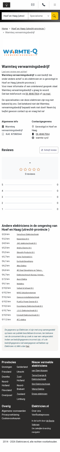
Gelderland (22, 367)
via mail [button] (47, 93)
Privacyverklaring (10, 414)
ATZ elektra (21, 320)
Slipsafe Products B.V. (26, 252)
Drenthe (6, 376)
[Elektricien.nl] (7, 4)
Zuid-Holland (20, 378)
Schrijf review (50, 150)
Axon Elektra (22, 279)
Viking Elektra (38, 389)
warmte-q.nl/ (42, 137)
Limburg (21, 399)
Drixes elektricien (39, 394)
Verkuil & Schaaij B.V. (25, 288)
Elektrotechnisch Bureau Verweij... (31, 275)
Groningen (7, 367)
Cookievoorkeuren (11, 418)
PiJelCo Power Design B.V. (27, 302)
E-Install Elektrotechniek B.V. (28, 315)
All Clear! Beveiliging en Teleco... (30, 270)
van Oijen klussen (40, 370)
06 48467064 (32, 93)
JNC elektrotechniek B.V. (27, 243)
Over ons (36, 411)
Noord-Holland (5, 383)
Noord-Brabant (20, 387)
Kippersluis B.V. (23, 239)
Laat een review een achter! (14, 71)
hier (27, 346)
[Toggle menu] (55, 4)
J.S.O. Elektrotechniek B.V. (27, 311)
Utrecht (20, 371)
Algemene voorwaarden (14, 411)
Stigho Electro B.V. (24, 248)
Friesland (6, 371)
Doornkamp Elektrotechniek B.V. (30, 306)
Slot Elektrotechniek (41, 384)
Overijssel (7, 395)
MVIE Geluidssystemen (26, 293)
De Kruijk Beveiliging (25, 261)
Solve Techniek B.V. (24, 257)
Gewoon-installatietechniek (28, 297)
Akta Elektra (21, 266)
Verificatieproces (40, 414)
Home (5, 28)
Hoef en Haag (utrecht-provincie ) (28, 28)
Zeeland (21, 394)
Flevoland (7, 390)
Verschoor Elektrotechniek (28, 234)
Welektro (20, 284)
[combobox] (38, 16)
